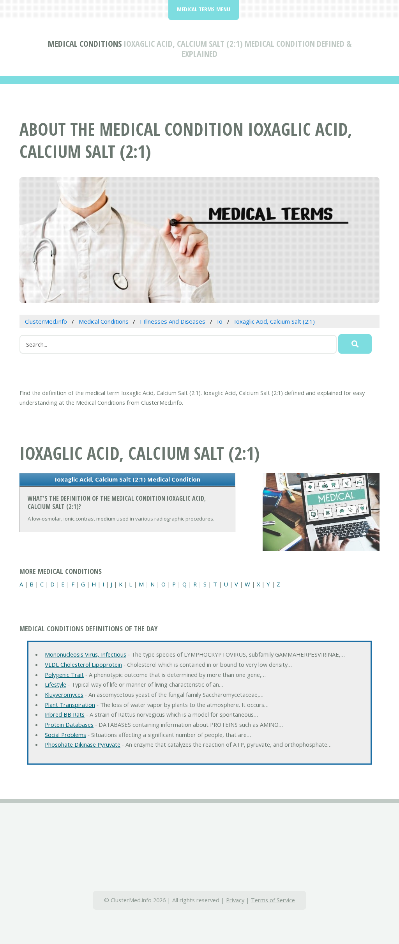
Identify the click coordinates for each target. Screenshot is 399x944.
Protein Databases (69, 724)
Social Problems (65, 735)
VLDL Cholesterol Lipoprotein (83, 664)
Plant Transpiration (70, 704)
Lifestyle (55, 684)
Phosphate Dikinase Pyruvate (82, 744)
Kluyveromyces (64, 694)
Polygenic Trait (64, 674)
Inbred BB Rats (65, 714)
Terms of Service (273, 900)
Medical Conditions (85, 43)
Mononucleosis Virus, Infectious (85, 654)
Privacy (235, 900)
